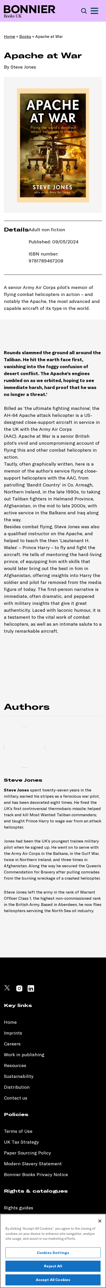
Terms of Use (18, 1131)
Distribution (17, 1087)
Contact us (15, 1098)
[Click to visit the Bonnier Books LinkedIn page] (31, 991)
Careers (12, 1044)
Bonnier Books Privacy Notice (36, 1174)
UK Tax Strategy (21, 1142)
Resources (15, 1065)
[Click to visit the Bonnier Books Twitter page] (8, 991)
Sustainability (19, 1076)
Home (9, 36)
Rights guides (18, 1208)
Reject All (53, 1266)
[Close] (99, 1221)
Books (25, 36)
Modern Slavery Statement (33, 1164)
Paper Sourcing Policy (27, 1153)
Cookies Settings (53, 1252)
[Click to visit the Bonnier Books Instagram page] (19, 991)
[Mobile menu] (94, 11)
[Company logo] (29, 11)
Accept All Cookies (53, 1279)
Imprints (13, 1033)
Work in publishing (24, 1055)
